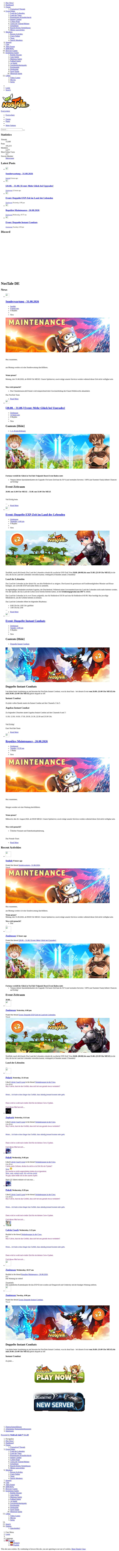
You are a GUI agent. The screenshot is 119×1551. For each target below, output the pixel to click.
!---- (18, 431)
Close (83, 1549)
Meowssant (10, 158)
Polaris (9, 1077)
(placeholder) (15, 1528)
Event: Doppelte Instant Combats (21, 222)
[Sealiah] (8, 856)
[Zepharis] (8, 1113)
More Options (11, 125)
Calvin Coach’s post (17, 1082)
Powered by (15, 1435)
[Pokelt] (8, 1153)
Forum (8, 119)
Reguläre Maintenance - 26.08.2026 (22, 210)
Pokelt (9, 1157)
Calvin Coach (12, 1230)
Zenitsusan (9, 190)
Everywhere (5, 111)
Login (8, 88)
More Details (76, 1549)
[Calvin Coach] (8, 1226)
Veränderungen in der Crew (45, 1082)
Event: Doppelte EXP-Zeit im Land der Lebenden (29, 198)
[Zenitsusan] (8, 931)
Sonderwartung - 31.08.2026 (19, 173)
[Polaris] (8, 1073)
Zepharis (10, 1117)
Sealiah (8, 178)
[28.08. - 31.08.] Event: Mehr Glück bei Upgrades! (29, 186)
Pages (8, 121)
